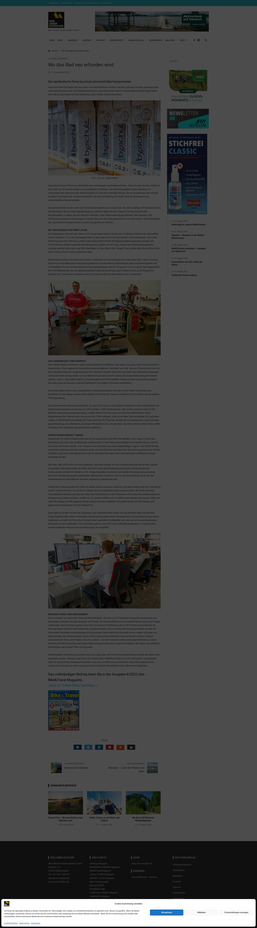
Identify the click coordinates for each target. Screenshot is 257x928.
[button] (168, 447)
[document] (128, 464)
